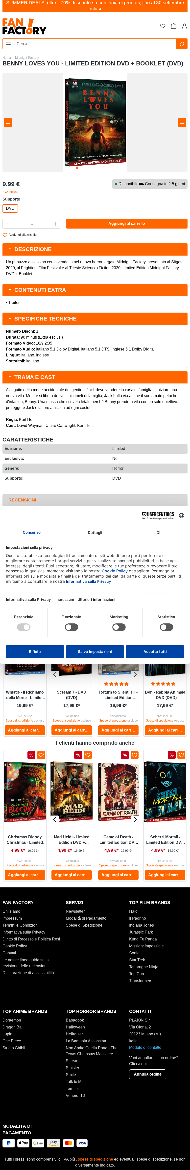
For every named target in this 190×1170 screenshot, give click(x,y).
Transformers (140, 981)
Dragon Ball (13, 1027)
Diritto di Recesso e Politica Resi (31, 939)
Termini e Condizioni (20, 925)
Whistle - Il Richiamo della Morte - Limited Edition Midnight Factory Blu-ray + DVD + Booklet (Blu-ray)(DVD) (25, 695)
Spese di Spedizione (84, 925)
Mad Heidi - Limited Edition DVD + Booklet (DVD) (72, 840)
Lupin (7, 1034)
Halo (133, 911)
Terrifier (72, 1088)
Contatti (9, 953)
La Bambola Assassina (86, 1041)
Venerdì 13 (75, 1095)
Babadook (75, 1020)
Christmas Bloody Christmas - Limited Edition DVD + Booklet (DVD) (25, 840)
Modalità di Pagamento (86, 918)
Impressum (12, 918)
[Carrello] (174, 26)
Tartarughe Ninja (143, 967)
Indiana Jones (141, 925)
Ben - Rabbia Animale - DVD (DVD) (165, 695)
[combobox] (95, 44)
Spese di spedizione (19, 720)
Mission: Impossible (146, 946)
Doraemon (11, 1020)
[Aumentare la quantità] (56, 224)
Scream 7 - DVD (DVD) (71, 695)
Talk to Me (75, 1082)
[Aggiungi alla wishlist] (41, 755)
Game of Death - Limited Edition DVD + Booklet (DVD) (118, 840)
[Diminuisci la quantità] (7, 224)
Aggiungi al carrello (126, 223)
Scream (72, 1061)
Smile (71, 1075)
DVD (10, 208)
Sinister (72, 1068)
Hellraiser (74, 1034)
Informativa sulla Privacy (23, 932)
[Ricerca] (182, 44)
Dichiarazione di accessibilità (28, 973)
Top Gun (136, 974)
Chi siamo (11, 911)
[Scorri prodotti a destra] (135, 674)
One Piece (11, 1041)
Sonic (134, 953)
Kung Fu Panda (143, 939)
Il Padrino (137, 918)
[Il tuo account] (185, 26)
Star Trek (137, 960)
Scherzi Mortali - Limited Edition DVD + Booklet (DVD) (165, 840)
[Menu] (8, 43)
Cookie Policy (14, 946)
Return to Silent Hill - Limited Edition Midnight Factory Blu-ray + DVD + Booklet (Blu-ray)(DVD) (118, 695)
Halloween (75, 1027)
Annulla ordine (148, 1074)
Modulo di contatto (145, 1047)
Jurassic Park (141, 932)
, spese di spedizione (94, 1159)
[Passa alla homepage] (48, 26)
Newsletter (75, 911)
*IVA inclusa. (10, 192)
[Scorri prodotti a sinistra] (54, 674)
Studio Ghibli (13, 1048)
